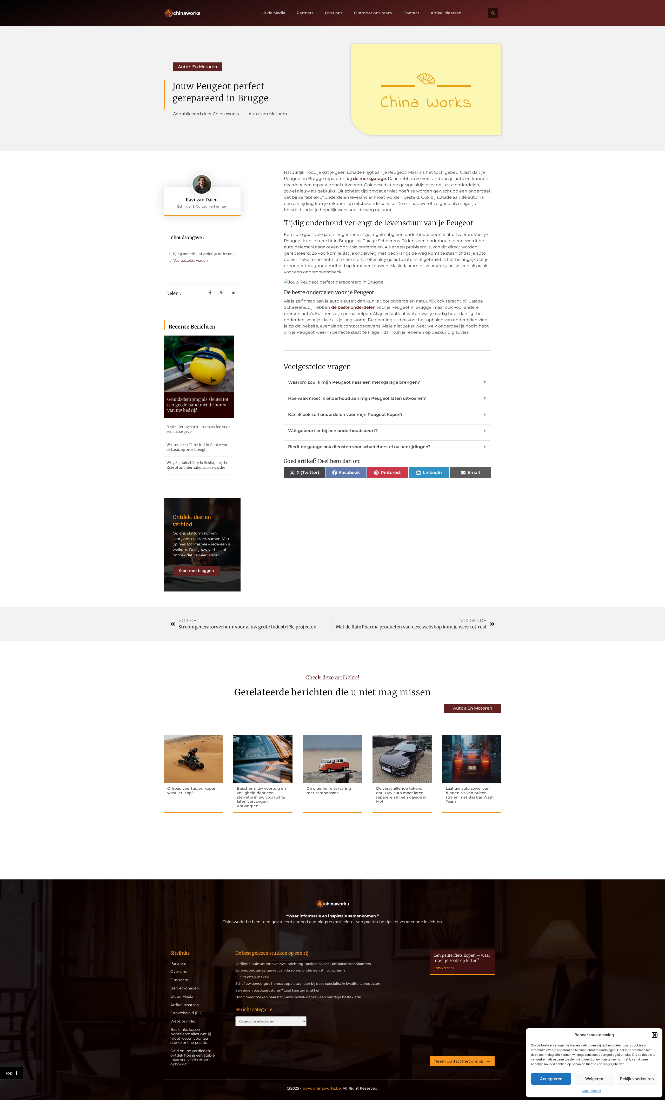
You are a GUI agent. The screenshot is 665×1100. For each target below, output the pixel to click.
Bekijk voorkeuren (637, 1078)
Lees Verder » (444, 968)
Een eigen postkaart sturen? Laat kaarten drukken (278, 990)
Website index (183, 1021)
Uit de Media (273, 13)
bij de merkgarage (366, 178)
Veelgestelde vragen (190, 260)
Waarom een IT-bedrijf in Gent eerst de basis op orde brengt (197, 447)
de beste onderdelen (353, 307)
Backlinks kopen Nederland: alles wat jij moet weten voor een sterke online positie (190, 1036)
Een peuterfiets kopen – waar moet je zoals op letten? (462, 958)
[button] (654, 1035)
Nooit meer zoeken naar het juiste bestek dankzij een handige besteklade (298, 997)
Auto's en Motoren (197, 66)
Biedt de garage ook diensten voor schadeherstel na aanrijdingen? (387, 446)
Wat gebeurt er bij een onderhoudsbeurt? (387, 430)
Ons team (179, 980)
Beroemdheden (184, 988)
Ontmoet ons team (373, 13)
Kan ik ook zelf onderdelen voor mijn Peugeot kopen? (387, 414)
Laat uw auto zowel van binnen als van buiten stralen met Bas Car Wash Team (470, 795)
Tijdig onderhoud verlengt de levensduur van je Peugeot (203, 254)
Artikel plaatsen (446, 13)
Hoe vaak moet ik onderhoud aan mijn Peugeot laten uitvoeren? (387, 398)
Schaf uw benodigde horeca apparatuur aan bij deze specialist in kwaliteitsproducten (307, 983)
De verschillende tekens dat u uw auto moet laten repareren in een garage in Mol (401, 795)
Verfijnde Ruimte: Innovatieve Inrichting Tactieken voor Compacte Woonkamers (303, 964)
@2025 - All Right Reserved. (332, 1088)
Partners (305, 13)
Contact (411, 13)
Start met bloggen (196, 570)
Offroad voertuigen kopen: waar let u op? (192, 790)
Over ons (334, 13)
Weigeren (594, 1078)
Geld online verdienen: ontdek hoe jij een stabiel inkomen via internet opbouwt (193, 1057)
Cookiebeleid (591, 1091)
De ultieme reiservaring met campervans (329, 790)
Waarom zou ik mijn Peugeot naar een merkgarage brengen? (387, 382)
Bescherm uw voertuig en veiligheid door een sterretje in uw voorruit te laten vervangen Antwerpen (261, 797)
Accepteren (551, 1078)
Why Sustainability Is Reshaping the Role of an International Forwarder (197, 465)
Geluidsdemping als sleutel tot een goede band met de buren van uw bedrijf (198, 405)
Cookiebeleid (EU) (186, 1013)
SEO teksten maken (252, 977)
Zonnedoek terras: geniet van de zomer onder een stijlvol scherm (290, 970)
